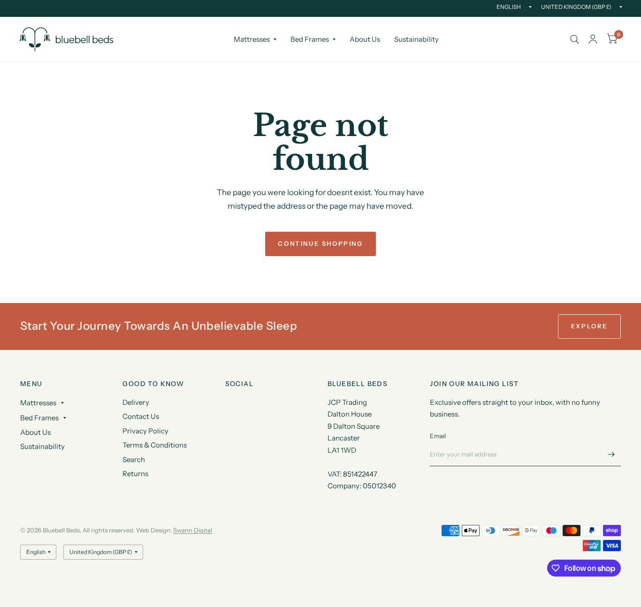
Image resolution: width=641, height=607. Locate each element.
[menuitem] (255, 39)
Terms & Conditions (154, 444)
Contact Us (140, 416)
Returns (135, 473)
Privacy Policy (145, 430)
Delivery (135, 402)
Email (438, 436)
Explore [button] (589, 326)
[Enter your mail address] (611, 454)
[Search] (574, 39)
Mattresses (252, 39)
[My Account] (593, 39)
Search (133, 459)
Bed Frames (309, 39)
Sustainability (416, 39)
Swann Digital (192, 530)
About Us (365, 39)
